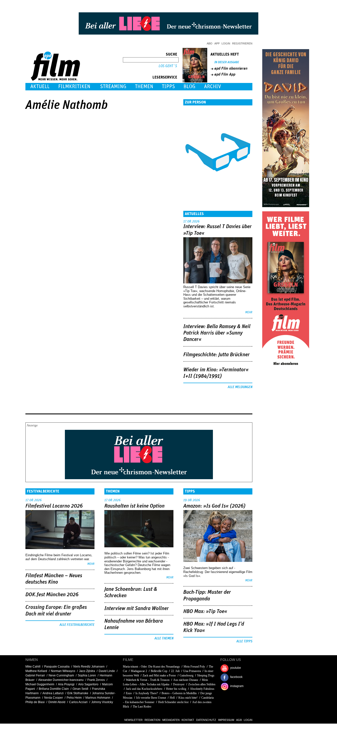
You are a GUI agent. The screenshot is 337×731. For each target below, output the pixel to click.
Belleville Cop (159, 671)
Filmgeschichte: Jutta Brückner (216, 354)
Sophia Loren (87, 675)
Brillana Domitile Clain (54, 689)
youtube (235, 668)
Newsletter (133, 719)
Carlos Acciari (78, 702)
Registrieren (242, 43)
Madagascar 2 (139, 671)
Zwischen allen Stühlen (201, 684)
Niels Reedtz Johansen (89, 666)
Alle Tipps (244, 641)
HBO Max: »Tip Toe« (205, 611)
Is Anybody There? (146, 693)
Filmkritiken (74, 86)
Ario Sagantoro (88, 684)
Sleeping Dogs (205, 675)
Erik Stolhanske (77, 693)
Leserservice (164, 77)
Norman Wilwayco (63, 671)
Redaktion (152, 719)
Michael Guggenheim (39, 684)
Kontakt (188, 719)
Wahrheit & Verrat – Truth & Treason (147, 680)
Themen (144, 86)
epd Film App (224, 74)
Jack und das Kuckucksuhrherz (144, 689)
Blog (189, 86)
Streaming (113, 86)
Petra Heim (74, 697)
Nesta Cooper (53, 697)
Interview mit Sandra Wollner (136, 608)
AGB (239, 719)
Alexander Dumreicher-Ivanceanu (61, 680)
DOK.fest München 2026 (51, 594)
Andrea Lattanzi (53, 693)
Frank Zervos (96, 680)
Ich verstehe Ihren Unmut (151, 697)
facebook (236, 677)
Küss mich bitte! (188, 697)
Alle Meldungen (240, 387)
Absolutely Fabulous (202, 689)
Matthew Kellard (36, 671)
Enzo (129, 693)
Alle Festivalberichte (76, 625)
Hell (172, 697)
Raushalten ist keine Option (134, 506)
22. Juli (175, 671)
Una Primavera (192, 671)
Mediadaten (171, 719)
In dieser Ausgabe (226, 62)
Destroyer (179, 684)
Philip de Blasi (35, 702)
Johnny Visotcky (102, 702)
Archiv (212, 86)
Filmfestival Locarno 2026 (54, 506)
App (217, 43)
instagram (236, 686)
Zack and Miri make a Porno (159, 675)
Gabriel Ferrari (35, 675)
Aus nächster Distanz (185, 680)
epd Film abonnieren (230, 68)
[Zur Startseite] (55, 80)
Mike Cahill (32, 666)
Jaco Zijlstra (87, 671)
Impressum (226, 719)
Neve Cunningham (61, 675)
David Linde (107, 671)
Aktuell (40, 86)
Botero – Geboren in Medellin (179, 693)
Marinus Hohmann (97, 697)
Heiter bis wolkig (176, 689)
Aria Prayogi (66, 684)
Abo (209, 43)
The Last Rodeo (142, 706)
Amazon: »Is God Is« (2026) (214, 506)
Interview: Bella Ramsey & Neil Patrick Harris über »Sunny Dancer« (216, 333)
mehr (248, 312)
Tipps (168, 86)
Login (226, 43)
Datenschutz (206, 719)
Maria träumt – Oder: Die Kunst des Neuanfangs (151, 666)
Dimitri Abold (56, 702)
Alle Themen (163, 638)
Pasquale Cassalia (57, 666)
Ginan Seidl (80, 689)
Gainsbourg (186, 675)
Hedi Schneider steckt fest (173, 702)
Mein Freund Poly (194, 666)
